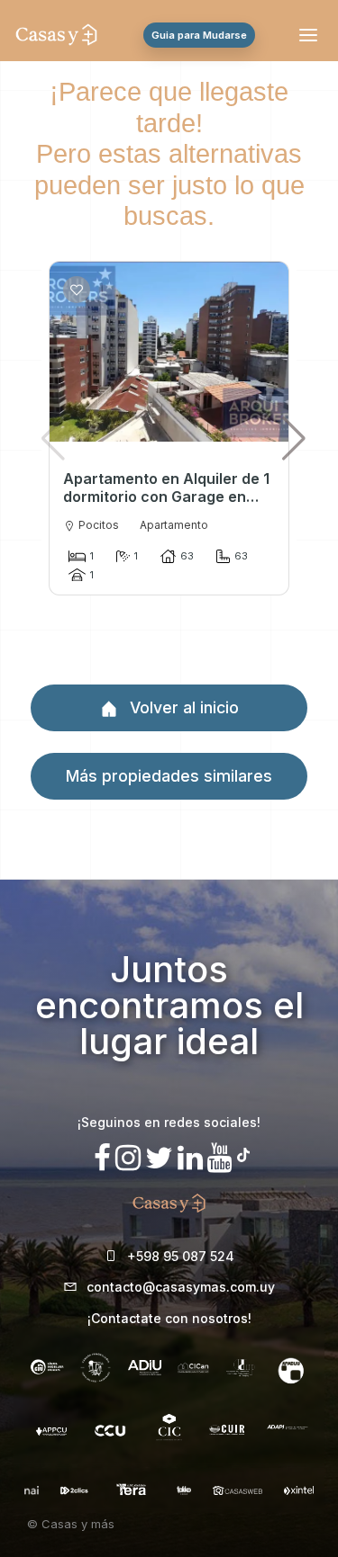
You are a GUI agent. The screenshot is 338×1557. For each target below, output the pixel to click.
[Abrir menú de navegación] (310, 35)
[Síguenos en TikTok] (243, 1152)
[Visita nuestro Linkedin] (190, 1158)
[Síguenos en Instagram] (128, 1158)
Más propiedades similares (169, 775)
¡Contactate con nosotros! (169, 1318)
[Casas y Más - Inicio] (56, 35)
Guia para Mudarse (199, 35)
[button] (294, 438)
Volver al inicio (182, 707)
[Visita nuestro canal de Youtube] (220, 1158)
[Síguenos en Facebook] (102, 1158)
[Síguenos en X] (159, 1158)
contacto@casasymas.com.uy (181, 1286)
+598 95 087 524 (180, 1256)
